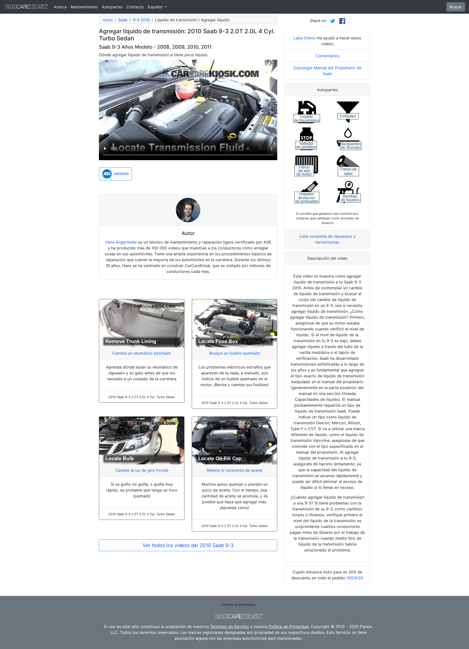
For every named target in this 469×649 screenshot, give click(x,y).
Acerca (60, 6)
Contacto (135, 6)
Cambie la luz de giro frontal (141, 470)
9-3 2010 (141, 19)
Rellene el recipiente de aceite (234, 470)
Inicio (108, 19)
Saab (123, 19)
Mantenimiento (84, 6)
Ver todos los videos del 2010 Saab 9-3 (188, 545)
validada (120, 173)
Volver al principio (238, 604)
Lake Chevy (304, 37)
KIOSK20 (355, 577)
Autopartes (112, 6)
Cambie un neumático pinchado (141, 353)
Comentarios (327, 55)
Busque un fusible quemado (234, 353)
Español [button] (156, 6)
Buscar (455, 6)
